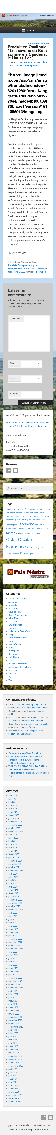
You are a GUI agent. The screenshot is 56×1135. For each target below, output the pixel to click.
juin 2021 (12, 997)
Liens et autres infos (17, 638)
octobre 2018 (14, 1102)
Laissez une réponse (27, 65)
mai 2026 (12, 805)
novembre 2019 (15, 1059)
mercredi (9, 529)
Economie (18, 268)
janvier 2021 (13, 1014)
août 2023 (12, 913)
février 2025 (13, 854)
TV (21, 553)
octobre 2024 (14, 867)
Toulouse (15, 554)
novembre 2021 (15, 981)
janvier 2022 (13, 975)
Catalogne (10, 513)
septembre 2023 (15, 909)
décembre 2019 (15, 1056)
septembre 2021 (15, 988)
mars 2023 (13, 929)
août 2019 (12, 1069)
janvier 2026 (13, 818)
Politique (12, 660)
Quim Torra (30, 548)
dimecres (9, 516)
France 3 (39, 516)
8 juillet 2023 (10, 509)
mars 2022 (13, 968)
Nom (12, 363)
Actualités (12, 265)
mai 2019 (12, 1079)
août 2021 (12, 991)
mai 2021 (12, 1001)
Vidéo (11, 677)
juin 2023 (12, 919)
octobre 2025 (14, 828)
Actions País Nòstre (17, 599)
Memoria (12, 647)
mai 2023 (12, 923)
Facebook (8, 470)
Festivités (12, 628)
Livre (10, 641)
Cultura (41, 513)
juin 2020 (12, 1036)
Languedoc (26, 524)
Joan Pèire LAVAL (16, 272)
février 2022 (13, 971)
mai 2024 (12, 883)
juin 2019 (12, 1076)
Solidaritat (12, 670)
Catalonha (18, 513)
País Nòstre (13, 657)
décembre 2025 (15, 822)
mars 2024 (13, 890)
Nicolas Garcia (29, 534)
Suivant (46, 43)
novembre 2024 (15, 864)
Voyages (12, 680)
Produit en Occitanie (34, 268)
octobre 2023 (14, 906)
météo (10, 533)
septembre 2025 (15, 831)
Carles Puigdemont (37, 509)
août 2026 (12, 796)
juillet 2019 (13, 1072)
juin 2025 (12, 841)
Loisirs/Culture (14, 644)
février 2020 (13, 1049)
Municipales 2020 (41, 529)
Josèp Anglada (11, 525)
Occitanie (39, 534)
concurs (26, 513)
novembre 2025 (15, 825)
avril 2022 (12, 965)
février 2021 (13, 1010)
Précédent (32, 43)
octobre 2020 (14, 1023)
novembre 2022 (15, 942)
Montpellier (30, 529)
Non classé (13, 654)
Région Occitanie (42, 548)
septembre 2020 (15, 1027)
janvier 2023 (13, 936)
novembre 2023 (15, 903)
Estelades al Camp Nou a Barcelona (24, 753)
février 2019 (13, 1089)
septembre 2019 (15, 1066)
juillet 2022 (13, 955)
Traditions (12, 674)
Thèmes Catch (41, 1129)
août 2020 (12, 1030)
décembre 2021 (15, 978)
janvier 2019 (13, 1092)
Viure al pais (28, 554)
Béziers (27, 509)
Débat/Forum (14, 618)
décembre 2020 (15, 1017)
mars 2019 (13, 1085)
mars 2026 (13, 812)
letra (36, 525)
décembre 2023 (15, 900)
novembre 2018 (15, 1098)
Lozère (41, 525)
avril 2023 (12, 926)
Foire (30, 516)
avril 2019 (12, 1082)
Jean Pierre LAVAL (38, 520)
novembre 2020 (15, 1020)
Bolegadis (19, 509)
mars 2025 (13, 851)
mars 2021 (13, 1007)
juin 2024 (12, 880)
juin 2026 (12, 802)
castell (47, 509)
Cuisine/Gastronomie (17, 615)
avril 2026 (12, 809)
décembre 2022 (15, 939)
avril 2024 (12, 887)
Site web (14, 394)
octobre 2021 (14, 984)
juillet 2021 (13, 994)
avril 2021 (12, 1004)
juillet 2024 (13, 877)
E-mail (13, 378)
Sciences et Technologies (20, 667)
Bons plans (23, 265)
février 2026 (13, 815)
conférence (33, 513)
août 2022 (12, 952)
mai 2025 (12, 844)
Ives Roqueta (26, 520)
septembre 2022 (15, 949)
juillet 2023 (13, 916)
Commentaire (16, 319)
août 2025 (12, 835)
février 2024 (13, 893)
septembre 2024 (15, 870)
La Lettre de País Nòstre (19, 631)
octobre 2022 (14, 945)
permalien (41, 272)
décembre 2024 (15, 861)
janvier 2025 (13, 857)
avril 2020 (12, 1043)
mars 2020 (13, 1046)
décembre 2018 (15, 1095)
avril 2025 (12, 848)
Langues (12, 634)
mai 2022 (12, 962)
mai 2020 (12, 1040)
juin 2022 (12, 958)
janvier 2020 (13, 1053)
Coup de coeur (14, 612)
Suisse (8, 554)
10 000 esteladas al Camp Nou (22, 763)
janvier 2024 (13, 896)
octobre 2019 (14, 1063)
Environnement (15, 625)
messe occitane (19, 529)
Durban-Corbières (20, 516)
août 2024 (12, 874)
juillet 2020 (13, 1033)
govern (17, 520)
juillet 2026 (13, 799)
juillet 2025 (13, 838)
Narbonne (19, 534)
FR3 (34, 516)
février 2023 (13, 932)
